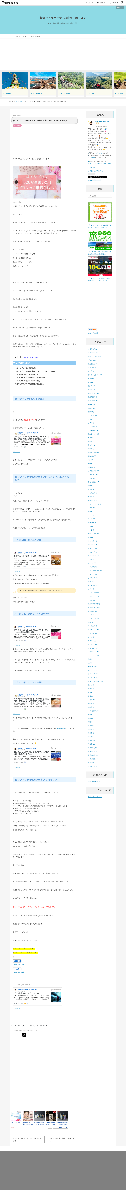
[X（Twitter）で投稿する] (24, 1035)
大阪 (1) (90, 663)
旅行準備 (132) (92, 378)
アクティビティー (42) (95, 375)
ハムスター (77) (93, 500)
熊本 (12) (91, 685)
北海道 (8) (91, 689)
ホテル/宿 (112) (93, 367)
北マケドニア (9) (93, 629)
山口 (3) (90, 460)
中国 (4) (90, 526)
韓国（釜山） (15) (93, 482)
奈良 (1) (90, 714)
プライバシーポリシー (95, 797)
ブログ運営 (17, 125)
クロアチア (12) (93, 578)
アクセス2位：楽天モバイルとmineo (32, 377)
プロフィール (98, 153)
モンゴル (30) (92, 633)
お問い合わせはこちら (95, 781)
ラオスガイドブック (94, 167)
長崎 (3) (90, 696)
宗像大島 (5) (92, 456)
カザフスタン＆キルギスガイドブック (100, 163)
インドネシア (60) (93, 430)
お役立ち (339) (92, 349)
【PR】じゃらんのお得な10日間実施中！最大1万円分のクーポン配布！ (99, 226)
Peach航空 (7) (92, 666)
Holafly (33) (91, 408)
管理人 (25, 36)
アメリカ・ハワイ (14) (95, 570)
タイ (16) (91, 423)
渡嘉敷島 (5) (92, 725)
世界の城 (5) (92, 762)
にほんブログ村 (18, 964)
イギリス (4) (92, 515)
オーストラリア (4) (94, 533)
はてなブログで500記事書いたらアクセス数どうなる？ (35, 371)
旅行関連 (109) (92, 397)
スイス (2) (91, 589)
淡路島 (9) (91, 733)
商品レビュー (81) (93, 393)
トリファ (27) (92, 552)
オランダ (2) (92, 581)
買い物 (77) (91, 390)
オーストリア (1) (93, 596)
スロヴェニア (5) (93, 655)
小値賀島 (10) (92, 748)
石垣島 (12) (91, 700)
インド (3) (91, 530)
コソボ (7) (91, 637)
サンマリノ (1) (92, 766)
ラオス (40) (91, 478)
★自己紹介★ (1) (93, 759)
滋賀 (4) (90, 718)
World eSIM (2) (93, 522)
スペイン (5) (92, 563)
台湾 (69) (91, 382)
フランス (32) (92, 574)
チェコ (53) (91, 600)
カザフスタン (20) (93, 471)
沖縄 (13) (91, 485)
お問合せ (92, 157)
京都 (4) (90, 722)
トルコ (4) (91, 615)
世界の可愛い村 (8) (94, 607)
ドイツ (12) (91, 508)
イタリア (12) (92, 567)
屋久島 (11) (91, 386)
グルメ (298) (92, 360)
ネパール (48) (92, 415)
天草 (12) (91, 449)
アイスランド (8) (93, 652)
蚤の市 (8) (91, 371)
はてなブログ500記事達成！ (26, 368)
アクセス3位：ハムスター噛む (29, 381)
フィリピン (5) (92, 541)
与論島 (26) (91, 744)
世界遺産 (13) (92, 611)
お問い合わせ (35, 36)
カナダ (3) (91, 559)
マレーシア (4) (92, 545)
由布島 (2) (91, 703)
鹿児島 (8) (91, 441)
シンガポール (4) (93, 452)
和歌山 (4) (91, 659)
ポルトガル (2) (92, 585)
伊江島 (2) (91, 489)
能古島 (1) (91, 729)
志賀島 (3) (91, 707)
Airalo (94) (91, 467)
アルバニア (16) (93, 648)
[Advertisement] (63, 54)
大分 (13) (91, 419)
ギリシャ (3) (92, 640)
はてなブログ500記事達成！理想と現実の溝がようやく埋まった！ (41, 120)
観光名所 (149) (92, 364)
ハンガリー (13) (93, 677)
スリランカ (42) (93, 474)
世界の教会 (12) (93, 755)
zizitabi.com (16, 452)
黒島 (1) (90, 511)
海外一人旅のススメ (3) (95, 681)
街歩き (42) (91, 445)
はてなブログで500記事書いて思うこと (30, 384)
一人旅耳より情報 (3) (94, 593)
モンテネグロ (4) (93, 618)
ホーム (17, 36)
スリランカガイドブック (95, 171)
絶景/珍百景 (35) (93, 401)
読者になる (120, 7)
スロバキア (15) (93, 674)
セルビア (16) (92, 644)
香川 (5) (90, 736)
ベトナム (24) (92, 548)
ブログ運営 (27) (93, 426)
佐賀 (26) (91, 412)
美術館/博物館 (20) (94, 604)
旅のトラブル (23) (93, 434)
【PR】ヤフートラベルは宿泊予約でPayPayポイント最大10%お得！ (99, 279)
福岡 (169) (91, 404)
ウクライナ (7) (92, 751)
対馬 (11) (91, 692)
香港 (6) (90, 537)
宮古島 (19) (91, 740)
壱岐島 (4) (91, 497)
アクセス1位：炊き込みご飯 (29, 374)
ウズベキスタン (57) (94, 504)
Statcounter (61, 728)
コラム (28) (91, 519)
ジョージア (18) (93, 353)
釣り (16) (91, 463)
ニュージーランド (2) (94, 556)
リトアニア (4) (92, 626)
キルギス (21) (92, 493)
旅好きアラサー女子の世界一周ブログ (63, 18)
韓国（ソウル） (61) (94, 356)
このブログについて (94, 180)
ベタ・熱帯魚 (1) (93, 711)
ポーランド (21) (93, 670)
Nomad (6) (91, 622)
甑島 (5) (90, 437)
